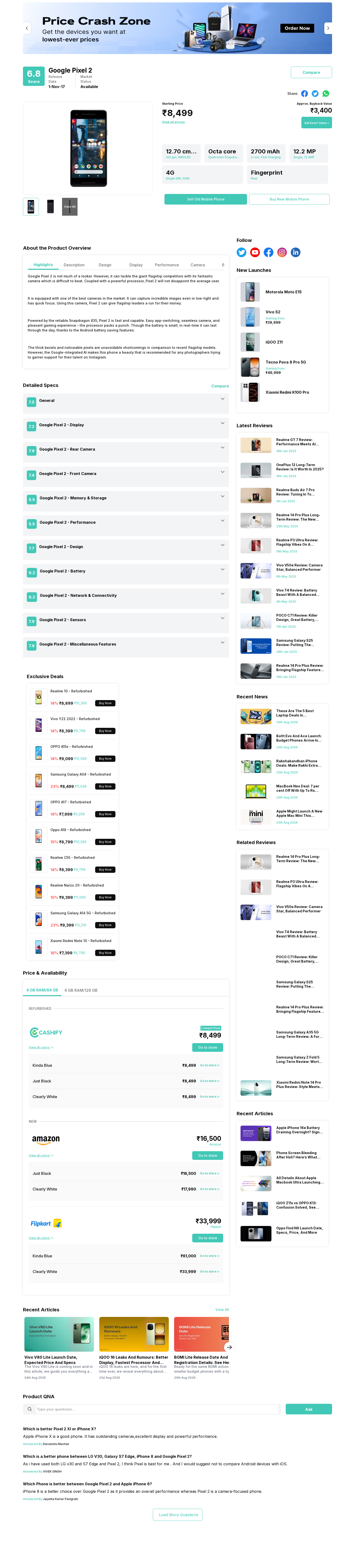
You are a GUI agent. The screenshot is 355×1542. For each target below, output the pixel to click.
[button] (205, 199)
